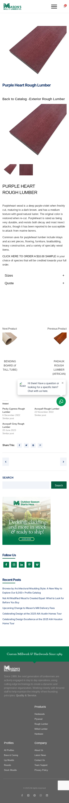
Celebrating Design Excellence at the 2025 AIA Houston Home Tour (32, 621)
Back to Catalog (15, 99)
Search (7, 477)
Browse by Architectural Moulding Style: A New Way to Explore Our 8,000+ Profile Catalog (32, 590)
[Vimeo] (28, 795)
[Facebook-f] (22, 795)
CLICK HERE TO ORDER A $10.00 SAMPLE (29, 256)
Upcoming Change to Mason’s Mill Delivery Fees (28, 608)
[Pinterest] (34, 795)
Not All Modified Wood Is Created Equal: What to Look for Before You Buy (33, 600)
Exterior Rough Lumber (47, 99)
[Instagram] (40, 795)
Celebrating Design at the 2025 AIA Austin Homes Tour (32, 613)
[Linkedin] (47, 795)
